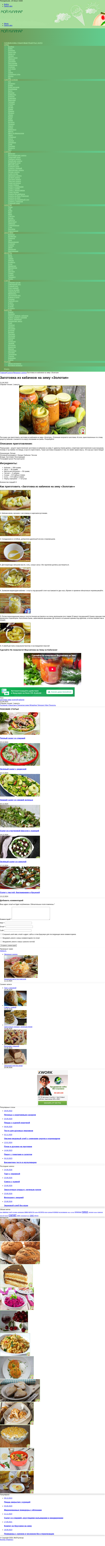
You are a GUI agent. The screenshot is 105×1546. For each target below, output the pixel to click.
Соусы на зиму (13, 290)
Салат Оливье (13, 185)
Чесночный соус (14, 295)
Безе (10, 255)
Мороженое (12, 268)
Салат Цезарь (13, 192)
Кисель (10, 218)
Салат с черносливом (16, 190)
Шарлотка (12, 347)
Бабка (10, 85)
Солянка (11, 67)
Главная (3, 373)
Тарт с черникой (10, 988)
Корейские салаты (15, 161)
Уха (9, 71)
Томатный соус (14, 292)
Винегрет (11, 153)
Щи (9, 78)
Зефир (10, 258)
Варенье (11, 235)
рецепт (6, 1215)
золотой (15, 700)
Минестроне (13, 58)
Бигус (10, 91)
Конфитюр (12, 236)
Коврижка (12, 358)
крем (46, 1212)
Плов (10, 144)
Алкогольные (13, 231)
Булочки (11, 330)
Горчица (11, 299)
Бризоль (11, 96)
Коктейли (11, 229)
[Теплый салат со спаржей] (20, 734)
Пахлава (11, 334)
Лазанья (11, 124)
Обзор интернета (14, 364)
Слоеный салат (14, 203)
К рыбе (11, 306)
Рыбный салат (13, 166)
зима (9, 700)
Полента (11, 148)
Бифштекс (12, 95)
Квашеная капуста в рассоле (15, 979)
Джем (10, 247)
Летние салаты (14, 172)
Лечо (10, 240)
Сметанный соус (14, 284)
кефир (36, 1212)
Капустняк (12, 52)
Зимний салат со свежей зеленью (16, 800)
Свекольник (12, 65)
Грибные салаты (14, 159)
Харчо (10, 72)
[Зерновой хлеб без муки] (15, 1064)
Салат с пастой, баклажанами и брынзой (20, 892)
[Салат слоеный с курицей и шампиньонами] (15, 1447)
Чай (9, 209)
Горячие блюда (11, 80)
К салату (11, 308)
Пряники (11, 338)
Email (2, 927)
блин (1, 1212)
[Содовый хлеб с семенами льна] (20, 1263)
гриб (10, 1212)
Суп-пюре (12, 69)
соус (19, 1215)
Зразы (10, 115)
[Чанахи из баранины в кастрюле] (17, 1470)
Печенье (11, 325)
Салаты (7, 152)
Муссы (10, 270)
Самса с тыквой (10, 1007)
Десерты (8, 253)
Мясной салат (13, 165)
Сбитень (11, 216)
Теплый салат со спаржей (12, 738)
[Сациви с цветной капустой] (17, 1424)
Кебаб (10, 120)
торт (32, 1215)
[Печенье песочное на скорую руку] (20, 1401)
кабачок (21, 700)
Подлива (11, 146)
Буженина (12, 98)
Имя (2, 923)
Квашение (12, 249)
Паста (10, 139)
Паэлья (11, 141)
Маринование (13, 242)
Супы (6, 45)
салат (12, 1215)
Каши (10, 118)
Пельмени (12, 142)
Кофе (10, 211)
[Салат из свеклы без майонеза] (17, 1309)
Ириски (11, 260)
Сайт (2, 930)
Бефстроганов (13, 87)
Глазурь (11, 356)
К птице (11, 305)
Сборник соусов (14, 282)
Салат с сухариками (15, 187)
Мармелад (12, 266)
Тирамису (12, 277)
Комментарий (5, 919)
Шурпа (10, 76)
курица (55, 1212)
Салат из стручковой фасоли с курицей (19, 831)
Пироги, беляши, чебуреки (18, 316)
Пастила (11, 271)
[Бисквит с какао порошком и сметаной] (16, 1286)
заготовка (3, 700)
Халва (10, 279)
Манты (10, 131)
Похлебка (12, 61)
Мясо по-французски (16, 133)
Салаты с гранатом (15, 201)
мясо (69, 1212)
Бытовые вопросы (15, 365)
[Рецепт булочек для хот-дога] (20, 1240)
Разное (7, 362)
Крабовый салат (14, 163)
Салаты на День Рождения (18, 196)
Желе (10, 257)
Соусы (7, 281)
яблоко (36, 1215)
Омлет (10, 135)
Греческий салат (14, 157)
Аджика (11, 246)
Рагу (10, 150)
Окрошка (11, 59)
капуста (31, 1212)
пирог (85, 1211)
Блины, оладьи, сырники (17, 317)
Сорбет (11, 275)
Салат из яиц (13, 174)
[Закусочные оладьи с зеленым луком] (15, 1025)
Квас (10, 212)
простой (2, 1215)
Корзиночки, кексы (15, 321)
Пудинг (11, 273)
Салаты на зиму (14, 198)
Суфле (10, 360)
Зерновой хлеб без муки (13, 1066)
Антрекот (11, 83)
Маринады (12, 294)
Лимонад (11, 223)
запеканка (21, 1212)
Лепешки (11, 336)
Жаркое (11, 111)
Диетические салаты (16, 170)
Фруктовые (12, 222)
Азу (9, 82)
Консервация (13, 251)
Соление (11, 244)
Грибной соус (13, 301)
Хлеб (10, 323)
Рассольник (12, 63)
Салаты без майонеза (16, 194)
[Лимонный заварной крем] (17, 1493)
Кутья (10, 264)
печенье (78, 1212)
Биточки (11, 93)
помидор (100, 1212)
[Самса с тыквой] (15, 1005)
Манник (11, 349)
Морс (10, 214)
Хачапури (12, 341)
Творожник (12, 354)
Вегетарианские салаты (17, 155)
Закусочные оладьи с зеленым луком (18, 1027)
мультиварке (63, 1212)
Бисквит (11, 332)
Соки (10, 227)
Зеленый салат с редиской (13, 769)
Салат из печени (14, 183)
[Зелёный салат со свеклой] (20, 858)
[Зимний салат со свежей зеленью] (20, 796)
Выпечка (8, 310)
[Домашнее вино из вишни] (14, 1332)
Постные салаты (14, 179)
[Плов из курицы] (15, 1355)
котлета (41, 1212)
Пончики (11, 352)
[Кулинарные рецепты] (11, 20)
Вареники (12, 100)
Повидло (11, 238)
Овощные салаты (15, 176)
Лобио (10, 128)
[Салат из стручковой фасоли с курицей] (20, 827)
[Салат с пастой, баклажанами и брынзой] (20, 888)
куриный (50, 1212)
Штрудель (12, 345)
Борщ (10, 48)
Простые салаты (14, 181)
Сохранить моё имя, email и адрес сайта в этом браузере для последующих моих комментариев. (39, 934)
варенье (6, 1212)
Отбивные (12, 137)
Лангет (10, 126)
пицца (95, 1212)
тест (28, 1215)
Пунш (10, 207)
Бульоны (11, 50)
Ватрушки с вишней (11, 1046)
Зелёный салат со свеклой (13, 862)
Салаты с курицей (15, 168)
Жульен (11, 113)
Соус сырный (13, 288)
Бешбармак (12, 89)
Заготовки (8, 233)
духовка (14, 1212)
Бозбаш (11, 47)
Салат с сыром (14, 188)
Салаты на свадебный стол (18, 200)
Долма (10, 107)
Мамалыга (12, 130)
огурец (72, 1212)
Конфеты (11, 262)
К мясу (10, 303)
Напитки (8, 205)
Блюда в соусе (13, 297)
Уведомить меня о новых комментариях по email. (21, 938)
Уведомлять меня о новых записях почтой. (18, 942)
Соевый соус (13, 286)
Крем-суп (11, 54)
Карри (10, 117)
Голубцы (11, 104)
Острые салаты (14, 177)
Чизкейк (11, 343)
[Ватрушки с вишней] (15, 1044)
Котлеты (11, 122)
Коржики (11, 314)
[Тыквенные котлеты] (17, 1378)
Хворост (11, 327)
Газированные (13, 225)
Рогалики (11, 329)
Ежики (10, 109)
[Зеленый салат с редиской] (20, 765)
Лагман (11, 56)
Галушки (11, 102)
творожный (24, 1215)
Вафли (10, 312)
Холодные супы (14, 74)
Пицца (10, 340)
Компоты (11, 220)
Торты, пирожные (15, 319)
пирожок (91, 1212)
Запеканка (12, 351)
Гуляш (10, 106)
